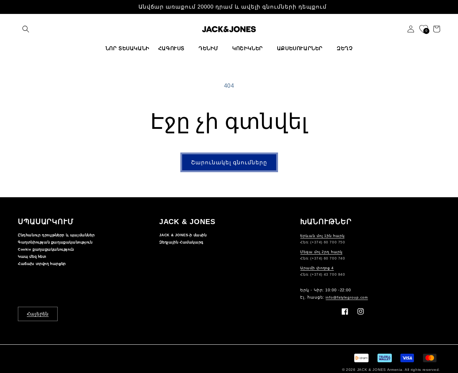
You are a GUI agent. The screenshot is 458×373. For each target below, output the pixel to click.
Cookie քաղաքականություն (46, 249)
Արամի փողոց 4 (317, 268)
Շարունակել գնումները (229, 162)
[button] (26, 29)
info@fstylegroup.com (347, 297)
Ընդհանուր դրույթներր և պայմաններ (56, 235)
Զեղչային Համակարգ (181, 242)
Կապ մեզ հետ (32, 256)
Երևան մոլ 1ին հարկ (322, 236)
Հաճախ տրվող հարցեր (42, 264)
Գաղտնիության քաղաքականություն (55, 242)
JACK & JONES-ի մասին (183, 235)
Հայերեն (38, 313)
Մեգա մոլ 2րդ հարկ (321, 252)
